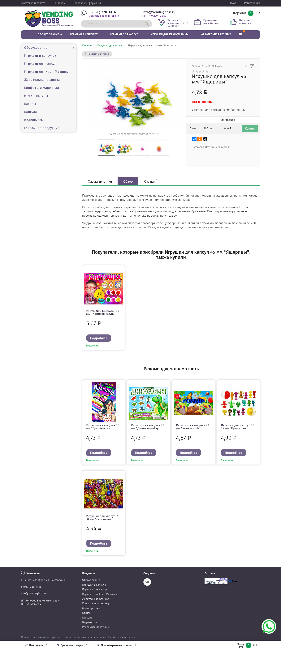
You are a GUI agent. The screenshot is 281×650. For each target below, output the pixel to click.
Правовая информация (87, 3)
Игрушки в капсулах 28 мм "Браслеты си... (102, 426)
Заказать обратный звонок (104, 15)
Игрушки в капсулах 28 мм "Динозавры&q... (147, 426)
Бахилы (30, 104)
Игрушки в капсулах (84, 34)
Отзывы (150, 181)
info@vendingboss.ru (158, 12)
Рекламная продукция (41, 128)
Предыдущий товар (98, 53)
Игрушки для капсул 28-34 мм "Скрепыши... (103, 517)
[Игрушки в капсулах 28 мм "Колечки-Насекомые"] (193, 403)
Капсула (30, 112)
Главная (87, 45)
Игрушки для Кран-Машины (169, 34)
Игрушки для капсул (124, 34)
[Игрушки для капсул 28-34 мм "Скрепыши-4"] (103, 493)
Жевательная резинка (216, 34)
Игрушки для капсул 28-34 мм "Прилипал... (238, 426)
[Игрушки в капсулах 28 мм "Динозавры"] (148, 403)
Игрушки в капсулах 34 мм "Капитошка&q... (102, 312)
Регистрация (252, 3)
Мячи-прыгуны (36, 96)
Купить (250, 128)
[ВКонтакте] (194, 139)
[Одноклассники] (199, 139)
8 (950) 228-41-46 (103, 12)
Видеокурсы (33, 120)
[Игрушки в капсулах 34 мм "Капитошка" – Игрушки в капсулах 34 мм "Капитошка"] (103, 288)
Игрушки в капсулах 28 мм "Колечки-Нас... (192, 426)
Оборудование (48, 34)
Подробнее (98, 338)
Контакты (59, 3)
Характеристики (100, 181)
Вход (233, 3)
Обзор (128, 181)
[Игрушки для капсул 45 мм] (106, 147)
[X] (205, 139)
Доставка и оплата (33, 3)
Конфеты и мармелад (41, 88)
